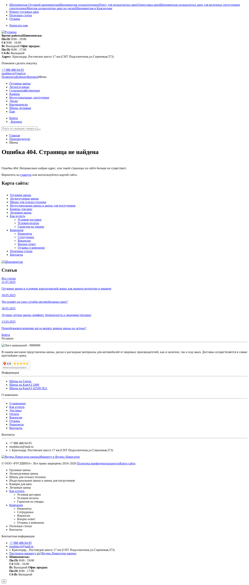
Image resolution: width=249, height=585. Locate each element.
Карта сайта (127, 463)
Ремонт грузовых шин (24, 11)
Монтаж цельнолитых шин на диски (51, 8)
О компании (17, 403)
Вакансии (24, 240)
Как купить (17, 216)
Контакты (16, 254)
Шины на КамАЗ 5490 (24, 384)
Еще (12, 111)
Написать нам (18, 25)
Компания (16, 230)
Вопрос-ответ (27, 244)
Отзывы (14, 18)
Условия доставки (29, 219)
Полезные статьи (20, 15)
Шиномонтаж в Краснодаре (93, 8)
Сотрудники (26, 237)
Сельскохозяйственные (24, 90)
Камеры (14, 94)
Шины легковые (20, 108)
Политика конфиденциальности (98, 463)
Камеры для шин (21, 209)
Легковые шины (21, 212)
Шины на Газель (20, 381)
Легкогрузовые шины (24, 198)
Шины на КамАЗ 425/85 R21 (28, 388)
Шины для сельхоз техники (28, 202)
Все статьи (9, 278)
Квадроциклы (18, 104)
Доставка (15, 410)
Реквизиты (25, 233)
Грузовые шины (20, 83)
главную (26, 174)
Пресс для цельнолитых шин (118, 4)
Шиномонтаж (18, 4)
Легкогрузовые (19, 87)
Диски (13, 101)
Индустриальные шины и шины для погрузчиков (42, 205)
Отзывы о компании (31, 247)
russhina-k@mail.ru (14, 73)
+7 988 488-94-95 (13, 69)
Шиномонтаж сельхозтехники (79, 4)
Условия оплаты (28, 223)
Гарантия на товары (31, 226)
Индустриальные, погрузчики (29, 97)
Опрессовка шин (148, 4)
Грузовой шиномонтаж (43, 4)
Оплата (14, 414)
